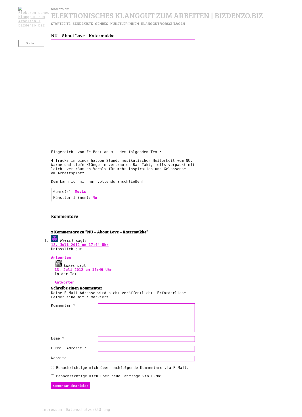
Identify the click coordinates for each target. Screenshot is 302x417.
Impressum (52, 410)
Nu (95, 197)
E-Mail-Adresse (68, 348)
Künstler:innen (124, 23)
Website (59, 358)
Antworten (61, 257)
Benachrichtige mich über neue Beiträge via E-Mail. (111, 376)
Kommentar (63, 305)
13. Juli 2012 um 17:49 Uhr (83, 270)
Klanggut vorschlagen (163, 23)
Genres (101, 23)
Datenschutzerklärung (88, 410)
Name (57, 338)
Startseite (61, 23)
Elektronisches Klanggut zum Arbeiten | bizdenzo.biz (157, 15)
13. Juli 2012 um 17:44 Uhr (80, 245)
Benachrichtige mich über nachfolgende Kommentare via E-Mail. (122, 368)
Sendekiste (83, 23)
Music (80, 192)
